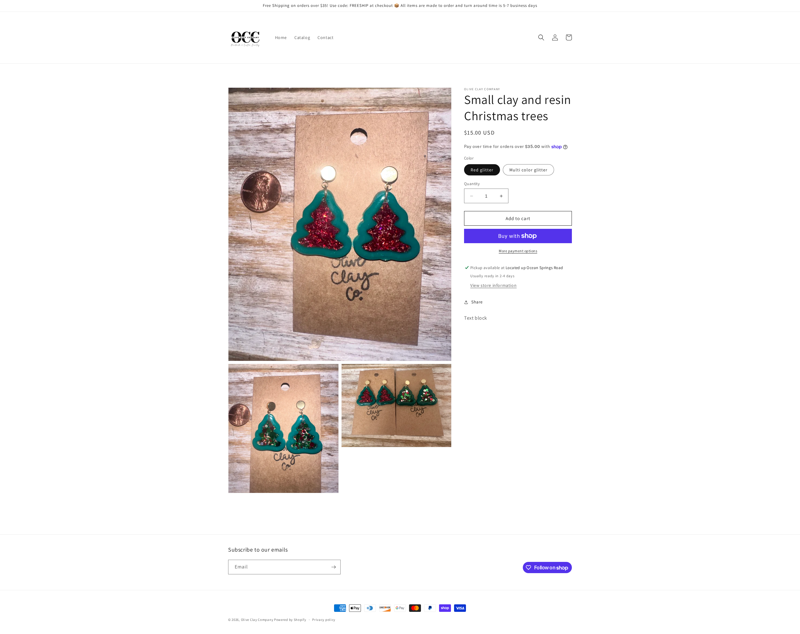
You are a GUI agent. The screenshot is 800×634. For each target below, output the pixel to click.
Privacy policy (323, 619)
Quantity (472, 183)
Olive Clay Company (257, 619)
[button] (541, 37)
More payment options (518, 250)
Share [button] (477, 302)
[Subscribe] (333, 567)
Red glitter (482, 170)
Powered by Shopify (290, 619)
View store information (493, 285)
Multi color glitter (528, 170)
